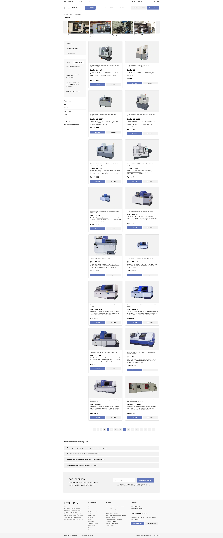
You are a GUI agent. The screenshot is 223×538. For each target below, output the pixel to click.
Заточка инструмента (111, 521)
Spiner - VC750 (132, 168)
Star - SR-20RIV (96, 309)
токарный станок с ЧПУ (151, 72)
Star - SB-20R (132, 214)
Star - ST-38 (132, 357)
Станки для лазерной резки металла (115, 506)
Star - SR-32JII (133, 309)
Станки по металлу (94, 211)
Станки (71, 14)
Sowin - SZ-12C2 (133, 70)
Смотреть (97, 84)
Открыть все (78, 62)
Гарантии (90, 509)
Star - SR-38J (95, 356)
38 (128, 430)
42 (145, 430)
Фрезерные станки (94, 114)
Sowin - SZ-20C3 (133, 119)
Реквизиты (91, 521)
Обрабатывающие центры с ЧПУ (108, 114)
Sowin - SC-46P (96, 70)
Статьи (112, 8)
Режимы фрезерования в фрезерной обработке (73, 83)
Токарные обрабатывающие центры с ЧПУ (138, 66)
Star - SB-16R (95, 216)
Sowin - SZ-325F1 (96, 168)
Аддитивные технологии (73, 66)
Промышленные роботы (112, 523)
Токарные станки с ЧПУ (73, 91)
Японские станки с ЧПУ (132, 352)
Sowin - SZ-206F (96, 119)
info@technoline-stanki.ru (85, 1)
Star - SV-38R (95, 404)
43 (149, 430)
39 (132, 430)
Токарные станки (131, 258)
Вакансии (90, 527)
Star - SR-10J (95, 262)
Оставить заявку (145, 480)
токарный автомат (102, 218)
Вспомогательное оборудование (114, 519)
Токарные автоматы (132, 65)
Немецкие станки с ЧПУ (133, 163)
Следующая (158, 27)
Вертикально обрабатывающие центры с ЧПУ (105, 164)
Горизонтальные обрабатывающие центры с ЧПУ (143, 400)
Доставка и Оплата (93, 523)
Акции (89, 519)
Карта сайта (156, 535)
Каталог (91, 7)
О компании (103, 8)
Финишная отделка (110, 517)
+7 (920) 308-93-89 (68, 1)
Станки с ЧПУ (96, 66)
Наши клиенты (91, 525)
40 (137, 430)
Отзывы (90, 513)
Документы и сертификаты (94, 511)
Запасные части (110, 525)
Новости (90, 517)
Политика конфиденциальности (143, 535)
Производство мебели (111, 511)
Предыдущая (65, 27)
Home (65, 14)
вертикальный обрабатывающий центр (139, 171)
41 (141, 430)
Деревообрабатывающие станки (114, 513)
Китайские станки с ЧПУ (96, 115)
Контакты (121, 8)
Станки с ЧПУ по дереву (112, 509)
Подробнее (113, 84)
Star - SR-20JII (133, 262)
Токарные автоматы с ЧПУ (142, 258)
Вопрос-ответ (91, 515)
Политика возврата (93, 529)
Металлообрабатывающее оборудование (116, 515)
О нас (89, 506)
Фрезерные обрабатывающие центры (99, 65)
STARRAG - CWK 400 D (135, 404)
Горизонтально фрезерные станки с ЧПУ (73, 74)
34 (112, 430)
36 (120, 430)
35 (116, 430)
